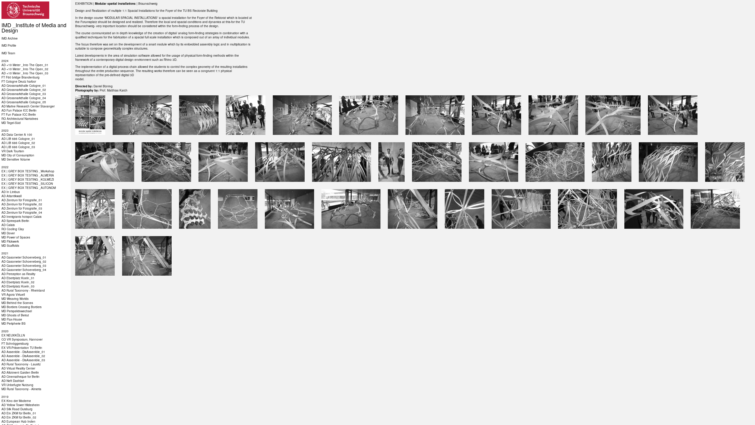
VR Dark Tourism (12, 151)
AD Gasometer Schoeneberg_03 (23, 266)
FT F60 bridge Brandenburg (20, 77)
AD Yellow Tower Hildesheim (20, 405)
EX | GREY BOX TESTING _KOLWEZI (27, 179)
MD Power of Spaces (15, 237)
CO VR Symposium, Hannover (21, 339)
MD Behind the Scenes (17, 303)
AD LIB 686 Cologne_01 (18, 139)
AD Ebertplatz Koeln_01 (18, 278)
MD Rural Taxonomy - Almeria (21, 389)
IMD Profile (8, 45)
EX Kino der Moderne (16, 401)
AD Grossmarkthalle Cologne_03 (23, 94)
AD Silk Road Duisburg (16, 409)
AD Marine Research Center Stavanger (28, 106)
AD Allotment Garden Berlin (20, 372)
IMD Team (8, 53)
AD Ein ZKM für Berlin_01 (18, 413)
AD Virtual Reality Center (18, 368)
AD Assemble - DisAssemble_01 (23, 352)
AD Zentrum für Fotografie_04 (21, 212)
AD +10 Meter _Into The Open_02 (24, 69)
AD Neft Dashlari (12, 381)
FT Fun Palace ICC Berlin (18, 114)
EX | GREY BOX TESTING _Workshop (27, 171)
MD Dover (8, 233)
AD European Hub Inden (18, 421)
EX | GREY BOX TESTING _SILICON (27, 184)
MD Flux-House (11, 319)
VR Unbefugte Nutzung (17, 385)
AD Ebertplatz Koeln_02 (18, 282)
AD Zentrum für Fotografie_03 (21, 208)
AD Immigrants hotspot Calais (21, 217)
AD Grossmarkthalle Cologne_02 (23, 90)
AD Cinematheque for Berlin (20, 377)
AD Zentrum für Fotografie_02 (21, 204)
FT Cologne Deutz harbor (18, 81)
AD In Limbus (10, 192)
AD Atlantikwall (11, 196)
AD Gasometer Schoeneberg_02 (23, 261)
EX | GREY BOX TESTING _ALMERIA (27, 175)
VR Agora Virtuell (13, 294)
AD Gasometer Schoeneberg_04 (23, 270)
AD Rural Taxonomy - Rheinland (23, 290)
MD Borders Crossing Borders (21, 307)
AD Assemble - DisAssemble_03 (23, 360)
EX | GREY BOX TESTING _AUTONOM (28, 188)
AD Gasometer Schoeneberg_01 (23, 257)
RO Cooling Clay (12, 229)
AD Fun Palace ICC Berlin (19, 110)
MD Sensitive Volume (15, 159)
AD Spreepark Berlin (15, 221)
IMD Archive (9, 38)
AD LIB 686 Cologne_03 (18, 147)
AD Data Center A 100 (16, 135)
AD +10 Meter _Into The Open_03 (24, 73)
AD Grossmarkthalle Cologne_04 (23, 98)
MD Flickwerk (10, 241)
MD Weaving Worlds (15, 299)
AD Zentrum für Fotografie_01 (21, 200)
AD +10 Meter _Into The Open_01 (24, 65)
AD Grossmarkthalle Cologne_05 (23, 102)
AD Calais (8, 225)
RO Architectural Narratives (19, 119)
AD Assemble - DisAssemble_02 (23, 356)
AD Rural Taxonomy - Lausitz (21, 364)
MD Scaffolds (10, 245)
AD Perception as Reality (18, 274)
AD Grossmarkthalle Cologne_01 (23, 86)
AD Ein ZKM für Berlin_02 (18, 417)
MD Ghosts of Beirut (15, 315)
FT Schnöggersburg (15, 343)
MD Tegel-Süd (11, 123)
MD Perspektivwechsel (16, 311)
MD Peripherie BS (13, 323)
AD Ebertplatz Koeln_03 (18, 286)
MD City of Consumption (17, 155)
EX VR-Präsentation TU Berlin (21, 348)
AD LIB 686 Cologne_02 (18, 143)
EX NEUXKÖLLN (13, 335)
